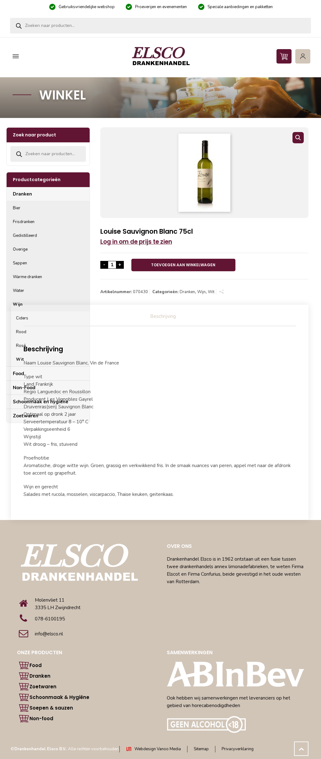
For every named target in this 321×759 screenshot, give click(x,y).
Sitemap (201, 749)
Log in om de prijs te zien (136, 241)
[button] (298, 137)
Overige (20, 249)
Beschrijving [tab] (163, 316)
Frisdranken (23, 222)
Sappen (20, 263)
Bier (16, 208)
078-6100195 (50, 619)
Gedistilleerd (25, 235)
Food (35, 665)
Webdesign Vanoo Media (157, 749)
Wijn (201, 292)
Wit (211, 292)
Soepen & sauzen (51, 708)
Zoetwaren (42, 686)
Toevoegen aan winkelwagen (183, 264)
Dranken (187, 292)
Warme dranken (27, 277)
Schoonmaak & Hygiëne (59, 697)
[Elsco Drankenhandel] (160, 56)
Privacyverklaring (238, 749)
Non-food (41, 718)
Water (18, 290)
